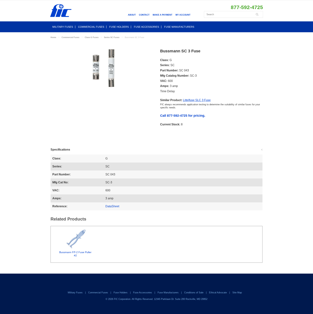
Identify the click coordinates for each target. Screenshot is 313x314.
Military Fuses (62, 26)
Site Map (237, 292)
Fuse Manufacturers (179, 26)
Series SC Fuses (111, 37)
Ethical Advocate (218, 292)
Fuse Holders (119, 26)
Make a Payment (162, 15)
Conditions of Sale (193, 292)
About (132, 15)
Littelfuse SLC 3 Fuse (197, 100)
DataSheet (112, 206)
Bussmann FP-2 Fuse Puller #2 (75, 254)
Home (53, 37)
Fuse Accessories (146, 26)
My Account (183, 15)
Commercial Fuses (91, 26)
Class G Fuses (92, 37)
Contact (144, 15)
